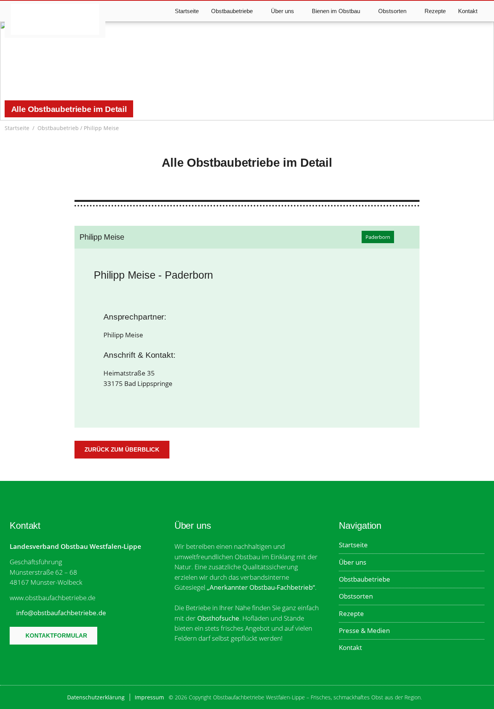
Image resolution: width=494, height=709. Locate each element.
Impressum (149, 697)
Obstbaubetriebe (364, 579)
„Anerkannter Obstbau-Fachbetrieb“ (261, 587)
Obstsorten (356, 596)
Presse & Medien (364, 630)
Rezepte (435, 11)
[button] (485, 128)
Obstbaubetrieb (58, 128)
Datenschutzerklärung (96, 697)
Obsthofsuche (218, 618)
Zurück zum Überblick (122, 449)
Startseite (187, 11)
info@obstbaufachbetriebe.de (61, 612)
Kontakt (467, 11)
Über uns (352, 562)
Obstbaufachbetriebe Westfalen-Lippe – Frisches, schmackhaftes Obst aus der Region (55, 19)
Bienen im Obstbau (336, 11)
